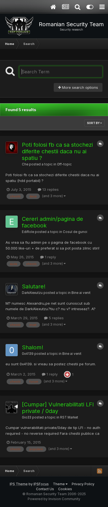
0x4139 (28, 354)
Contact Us (45, 489)
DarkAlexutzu (32, 293)
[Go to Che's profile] (12, 147)
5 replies (56, 318)
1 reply (50, 257)
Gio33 (26, 417)
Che (25, 164)
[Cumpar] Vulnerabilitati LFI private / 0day (58, 407)
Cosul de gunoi (75, 232)
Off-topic (64, 164)
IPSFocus (41, 484)
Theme (59, 484)
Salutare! (33, 286)
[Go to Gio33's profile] (12, 407)
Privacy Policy (83, 484)
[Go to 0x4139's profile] (12, 350)
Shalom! (32, 347)
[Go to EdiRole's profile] (12, 222)
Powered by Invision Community (54, 499)
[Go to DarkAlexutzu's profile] (12, 289)
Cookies (65, 489)
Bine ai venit (81, 293)
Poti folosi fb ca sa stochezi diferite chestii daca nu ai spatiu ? (57, 151)
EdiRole (28, 232)
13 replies (50, 189)
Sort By (93, 123)
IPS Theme (19, 484)
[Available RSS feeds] (99, 471)
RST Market (69, 417)
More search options (79, 87)
